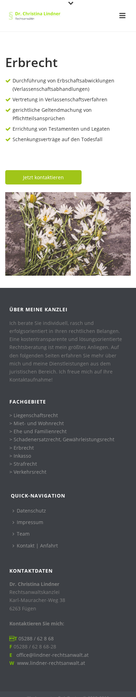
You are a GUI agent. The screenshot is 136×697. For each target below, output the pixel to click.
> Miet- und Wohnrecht (36, 423)
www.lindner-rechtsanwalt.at (51, 663)
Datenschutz (31, 510)
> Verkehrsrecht (27, 472)
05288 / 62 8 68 (36, 638)
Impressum (30, 522)
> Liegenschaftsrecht (33, 415)
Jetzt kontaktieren (43, 177)
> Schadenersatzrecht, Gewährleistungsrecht (61, 439)
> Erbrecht (21, 447)
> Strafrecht (23, 463)
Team (23, 533)
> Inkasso (20, 455)
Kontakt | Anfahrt (37, 545)
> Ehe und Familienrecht (38, 431)
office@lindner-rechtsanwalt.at (51, 655)
